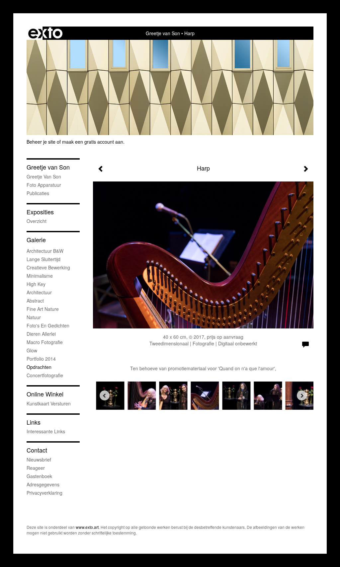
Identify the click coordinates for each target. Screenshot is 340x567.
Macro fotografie (45, 342)
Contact (37, 450)
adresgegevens (43, 484)
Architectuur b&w (45, 251)
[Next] (302, 395)
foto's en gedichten (48, 325)
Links (34, 422)
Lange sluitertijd (43, 259)
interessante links (46, 431)
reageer (36, 467)
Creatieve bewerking (48, 267)
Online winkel (45, 394)
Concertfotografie (45, 375)
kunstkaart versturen (49, 403)
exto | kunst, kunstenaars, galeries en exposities (45, 33)
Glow (32, 350)
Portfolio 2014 (41, 358)
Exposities (40, 212)
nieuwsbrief (39, 459)
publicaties (38, 193)
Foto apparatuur (44, 184)
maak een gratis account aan (92, 141)
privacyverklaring (44, 492)
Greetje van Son (163, 33)
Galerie (36, 240)
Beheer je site (41, 141)
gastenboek (39, 476)
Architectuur (39, 292)
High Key (36, 284)
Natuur (34, 317)
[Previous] (105, 395)
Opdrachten (39, 367)
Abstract (35, 300)
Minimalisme (40, 275)
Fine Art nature (43, 309)
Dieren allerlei (41, 333)
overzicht (36, 221)
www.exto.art (87, 527)
